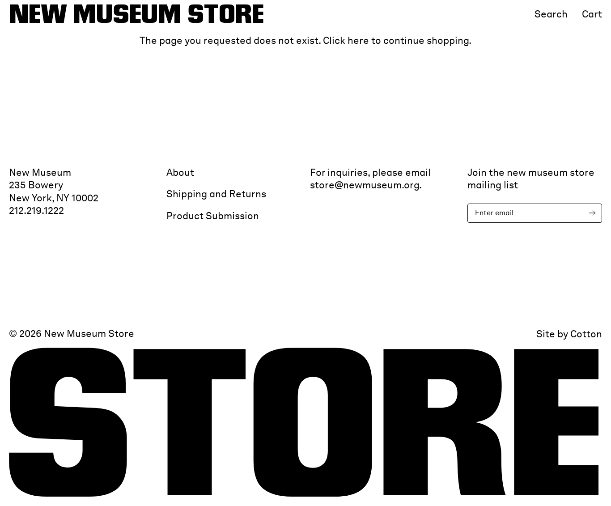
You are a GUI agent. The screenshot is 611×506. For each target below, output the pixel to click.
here (358, 40)
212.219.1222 (36, 210)
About (180, 172)
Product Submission (212, 215)
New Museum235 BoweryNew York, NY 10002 (53, 185)
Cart (592, 14)
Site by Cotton (569, 334)
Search (551, 14)
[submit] (594, 213)
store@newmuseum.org (364, 185)
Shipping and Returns (216, 194)
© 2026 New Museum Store (71, 334)
